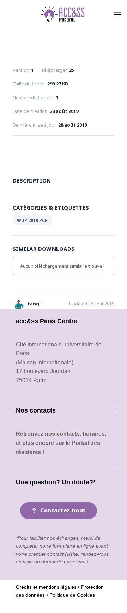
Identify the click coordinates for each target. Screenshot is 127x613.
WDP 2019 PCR (32, 220)
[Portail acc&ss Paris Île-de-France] (63, 14)
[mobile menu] (117, 14)
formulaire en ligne (74, 546)
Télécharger (63, 149)
